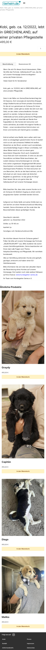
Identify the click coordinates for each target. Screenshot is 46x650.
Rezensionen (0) (25, 64)
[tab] (25, 64)
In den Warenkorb (23, 54)
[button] (24, 3)
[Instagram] (13, 634)
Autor (4, 639)
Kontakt (4, 643)
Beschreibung (8, 64)
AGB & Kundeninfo (7, 648)
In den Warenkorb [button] (23, 377)
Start (1, 8)
